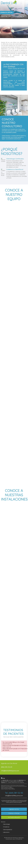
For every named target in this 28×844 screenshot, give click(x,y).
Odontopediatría (7, 829)
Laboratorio (6, 832)
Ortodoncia (6, 827)
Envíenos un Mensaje (14, 813)
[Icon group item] (20, 842)
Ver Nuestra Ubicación (14, 817)
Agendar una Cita (14, 809)
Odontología (6, 824)
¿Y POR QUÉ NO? (18, 839)
